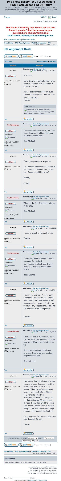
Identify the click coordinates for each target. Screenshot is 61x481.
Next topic (52, 61)
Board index (8, 43)
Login (8, 17)
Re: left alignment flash (41, 124)
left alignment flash (17, 49)
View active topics (28, 40)
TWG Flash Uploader (22, 43)
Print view (8, 61)
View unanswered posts (12, 40)
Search (54, 17)
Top (5, 119)
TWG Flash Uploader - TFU (41, 43)
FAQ (45, 17)
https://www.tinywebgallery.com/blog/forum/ (30, 35)
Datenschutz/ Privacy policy (37, 480)
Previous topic (42, 61)
